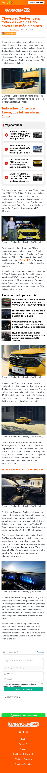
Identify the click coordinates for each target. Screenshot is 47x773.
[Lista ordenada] (17, 668)
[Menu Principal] (42, 10)
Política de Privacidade (23, 754)
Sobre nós (23, 744)
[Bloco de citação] (23, 668)
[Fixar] (14, 668)
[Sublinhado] (11, 668)
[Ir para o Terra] (8, 2)
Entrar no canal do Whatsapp (25, 715)
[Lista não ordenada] (20, 668)
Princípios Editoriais (23, 764)
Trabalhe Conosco (23, 759)
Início (23, 739)
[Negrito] (5, 668)
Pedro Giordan (14, 29)
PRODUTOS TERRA (36, 2)
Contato (23, 749)
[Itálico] (8, 668)
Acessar (40, 652)
